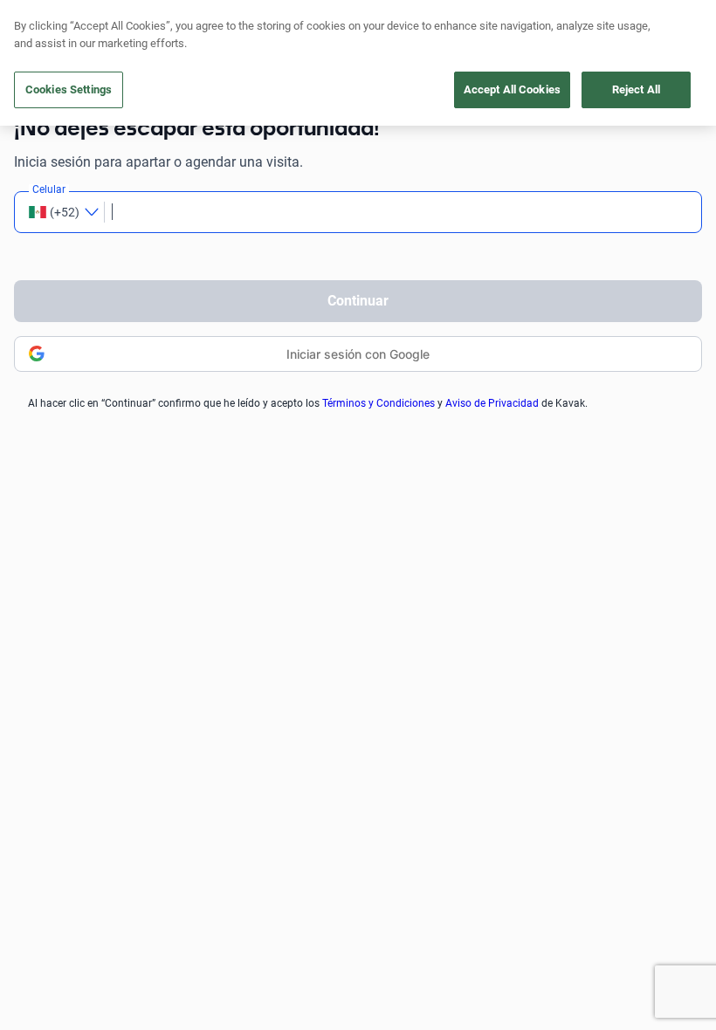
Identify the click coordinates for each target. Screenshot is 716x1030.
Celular (48, 189)
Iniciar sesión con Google (358, 354)
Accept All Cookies (512, 89)
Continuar (358, 300)
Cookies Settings (68, 89)
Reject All (636, 89)
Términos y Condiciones (378, 403)
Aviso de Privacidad (492, 403)
